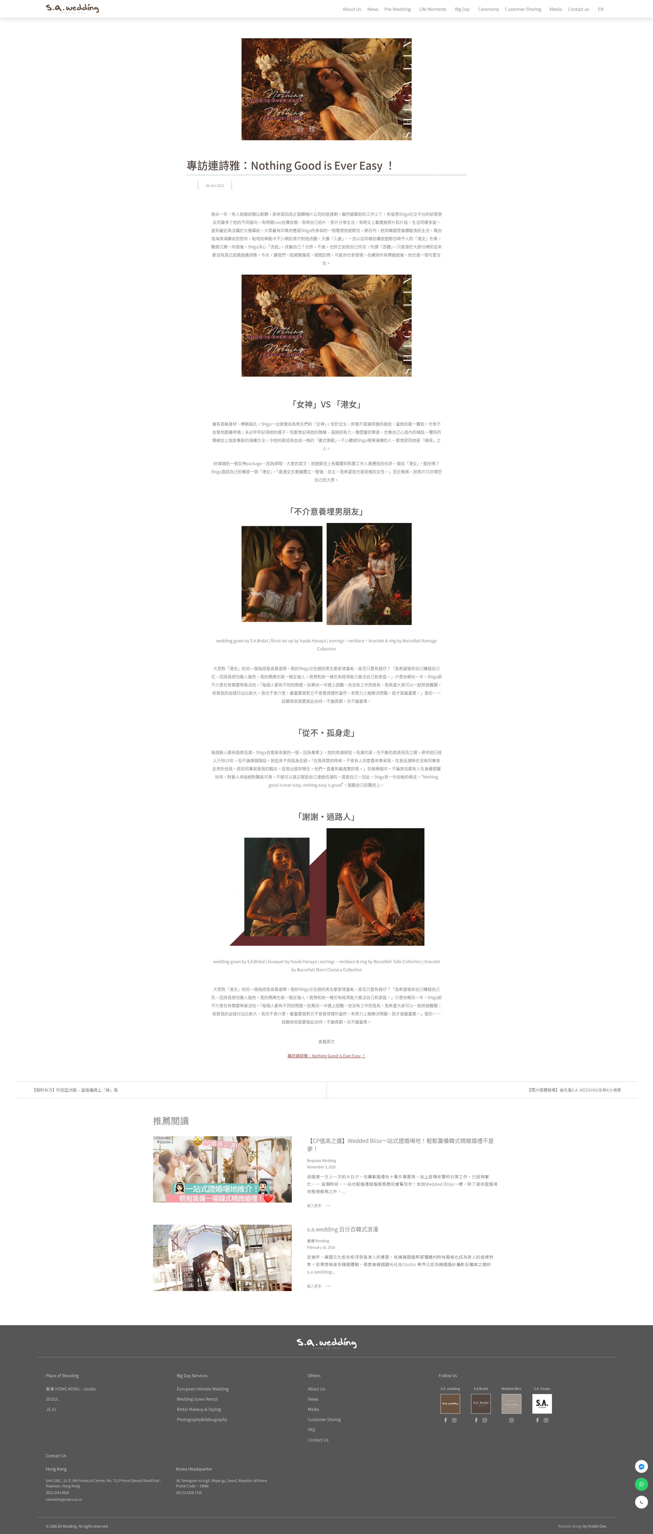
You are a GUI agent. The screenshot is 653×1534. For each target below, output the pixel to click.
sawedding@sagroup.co (64, 1499)
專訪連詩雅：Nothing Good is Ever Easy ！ (326, 1056)
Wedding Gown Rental (197, 1399)
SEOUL (52, 1399)
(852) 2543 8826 (57, 1492)
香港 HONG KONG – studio (71, 1389)
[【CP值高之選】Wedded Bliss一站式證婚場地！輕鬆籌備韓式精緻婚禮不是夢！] (222, 1169)
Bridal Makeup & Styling (199, 1409)
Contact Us (318, 1440)
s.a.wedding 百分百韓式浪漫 (342, 1229)
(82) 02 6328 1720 (189, 1492)
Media (313, 1409)
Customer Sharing (324, 1419)
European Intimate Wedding (203, 1389)
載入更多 (314, 1205)
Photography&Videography (202, 1419)
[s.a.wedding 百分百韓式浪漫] (222, 1258)
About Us (316, 1389)
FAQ (311, 1429)
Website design (570, 1526)
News (313, 1399)
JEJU (51, 1409)
